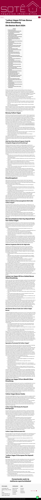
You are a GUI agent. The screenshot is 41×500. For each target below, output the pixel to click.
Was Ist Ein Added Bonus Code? (14, 78)
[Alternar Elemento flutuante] (37, 497)
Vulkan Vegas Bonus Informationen (14, 60)
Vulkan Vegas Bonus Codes (13, 48)
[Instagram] (31, 490)
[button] (40, 8)
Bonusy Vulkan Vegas (12, 29)
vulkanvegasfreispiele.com (30, 123)
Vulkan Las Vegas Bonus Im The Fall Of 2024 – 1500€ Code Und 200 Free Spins (15, 76)
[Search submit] (39, 17)
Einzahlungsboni (11, 33)
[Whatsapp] (34, 490)
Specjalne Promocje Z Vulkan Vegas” (14, 45)
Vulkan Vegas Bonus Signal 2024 (14, 55)
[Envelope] (36, 490)
